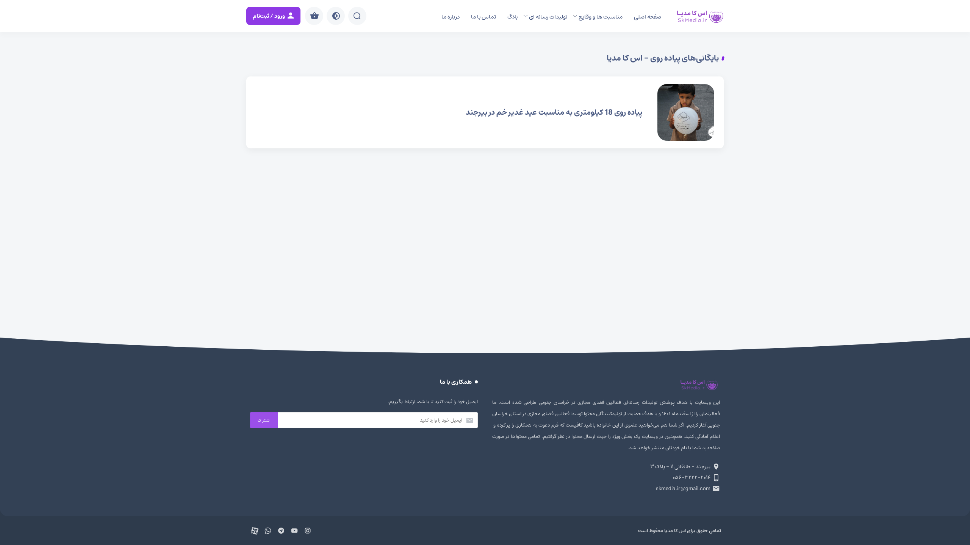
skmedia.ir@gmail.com (683, 488)
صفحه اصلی (647, 17)
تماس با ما (483, 17)
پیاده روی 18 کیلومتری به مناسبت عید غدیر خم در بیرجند (485, 112)
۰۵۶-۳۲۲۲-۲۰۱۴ (691, 477)
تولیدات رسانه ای (548, 17)
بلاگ (512, 17)
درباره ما (450, 17)
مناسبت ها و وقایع (601, 17)
